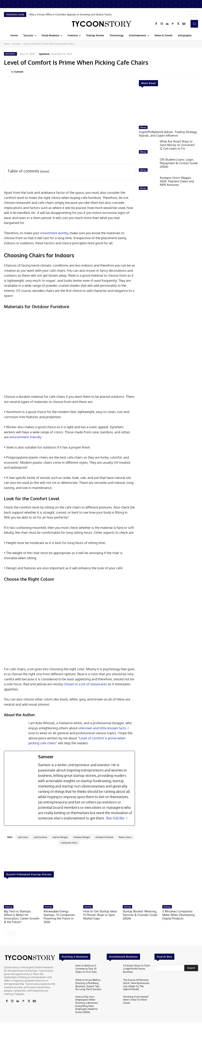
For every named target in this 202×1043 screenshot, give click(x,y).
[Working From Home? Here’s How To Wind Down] (113, 1001)
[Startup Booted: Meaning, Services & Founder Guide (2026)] (140, 893)
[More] (162, 860)
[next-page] (12, 933)
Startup (8, 906)
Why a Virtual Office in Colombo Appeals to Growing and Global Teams (70, 14)
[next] (195, 14)
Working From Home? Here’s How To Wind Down (136, 999)
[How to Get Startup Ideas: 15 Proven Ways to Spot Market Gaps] (101, 893)
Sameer (18, 71)
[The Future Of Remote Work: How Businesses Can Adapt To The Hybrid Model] (113, 984)
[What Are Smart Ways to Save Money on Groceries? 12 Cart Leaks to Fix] (148, 147)
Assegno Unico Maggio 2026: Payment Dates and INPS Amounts (177, 181)
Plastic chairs (125, 837)
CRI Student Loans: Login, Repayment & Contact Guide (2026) (179, 163)
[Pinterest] (173, 24)
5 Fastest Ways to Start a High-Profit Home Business (136, 968)
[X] (178, 24)
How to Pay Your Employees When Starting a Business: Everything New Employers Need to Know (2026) (86, 1004)
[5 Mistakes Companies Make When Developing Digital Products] (180, 893)
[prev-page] (6, 933)
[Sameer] (7, 72)
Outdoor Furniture (104, 837)
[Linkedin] (167, 24)
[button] (194, 23)
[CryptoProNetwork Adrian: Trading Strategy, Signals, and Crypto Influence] (168, 108)
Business (16, 43)
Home (7, 43)
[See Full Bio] (126, 818)
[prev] (189, 14)
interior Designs (60, 837)
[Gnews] (184, 24)
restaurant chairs (69, 842)
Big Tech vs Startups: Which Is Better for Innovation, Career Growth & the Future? (21, 916)
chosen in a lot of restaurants (85, 684)
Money (143, 127)
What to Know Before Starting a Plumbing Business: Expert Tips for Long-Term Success (88, 984)
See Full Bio (115, 818)
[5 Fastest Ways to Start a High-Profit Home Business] (113, 970)
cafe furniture (40, 837)
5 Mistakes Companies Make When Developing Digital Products (178, 914)
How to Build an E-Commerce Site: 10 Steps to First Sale (86, 968)
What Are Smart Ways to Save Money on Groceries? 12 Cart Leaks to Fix (177, 145)
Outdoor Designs (81, 837)
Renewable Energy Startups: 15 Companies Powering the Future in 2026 (59, 916)
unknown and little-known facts (102, 728)
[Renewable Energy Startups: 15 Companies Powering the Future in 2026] (61, 893)
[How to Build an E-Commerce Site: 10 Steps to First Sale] (65, 970)
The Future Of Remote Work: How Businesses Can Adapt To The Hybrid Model (136, 984)
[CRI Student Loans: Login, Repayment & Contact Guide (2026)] (148, 166)
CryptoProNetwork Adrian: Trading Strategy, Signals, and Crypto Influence (168, 133)
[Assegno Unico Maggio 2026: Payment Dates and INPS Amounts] (148, 184)
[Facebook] (156, 24)
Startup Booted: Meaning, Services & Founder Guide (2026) (140, 914)
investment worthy (54, 233)
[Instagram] (162, 24)
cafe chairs (23, 837)
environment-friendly (25, 437)
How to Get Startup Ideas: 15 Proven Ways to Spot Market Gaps (100, 914)
